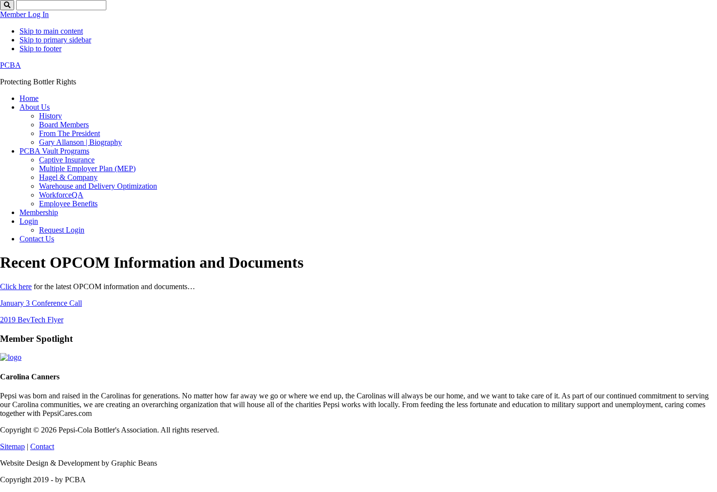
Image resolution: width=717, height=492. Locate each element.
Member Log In (24, 14)
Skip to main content (51, 31)
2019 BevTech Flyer (31, 319)
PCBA (10, 65)
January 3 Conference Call (41, 303)
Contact (42, 446)
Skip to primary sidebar (55, 40)
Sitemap (12, 446)
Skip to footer (40, 48)
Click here (16, 286)
